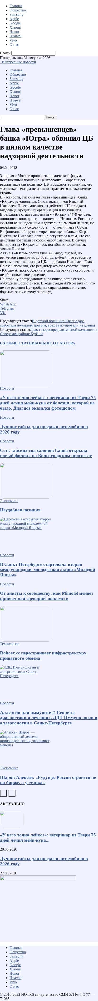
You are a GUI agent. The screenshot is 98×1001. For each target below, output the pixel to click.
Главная (16, 6)
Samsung (16, 14)
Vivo (13, 40)
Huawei (15, 36)
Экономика (9, 501)
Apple (14, 19)
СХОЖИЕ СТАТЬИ (17, 343)
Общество (18, 10)
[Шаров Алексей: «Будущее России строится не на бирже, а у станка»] (49, 748)
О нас (14, 45)
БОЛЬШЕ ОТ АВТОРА (54, 343)
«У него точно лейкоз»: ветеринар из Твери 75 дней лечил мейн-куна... (48, 837)
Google (15, 23)
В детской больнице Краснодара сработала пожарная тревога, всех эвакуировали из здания (47, 323)
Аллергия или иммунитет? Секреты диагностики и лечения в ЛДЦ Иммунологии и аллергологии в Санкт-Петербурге (48, 717)
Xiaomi (15, 27)
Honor (14, 32)
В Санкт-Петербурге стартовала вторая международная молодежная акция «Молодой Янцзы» (47, 569)
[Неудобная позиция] (49, 481)
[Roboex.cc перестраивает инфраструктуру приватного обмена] (49, 624)
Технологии (10, 644)
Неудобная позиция (20, 509)
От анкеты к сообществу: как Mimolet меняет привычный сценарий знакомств (46, 596)
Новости (7, 388)
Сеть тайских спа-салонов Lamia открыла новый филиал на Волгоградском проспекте (46, 453)
